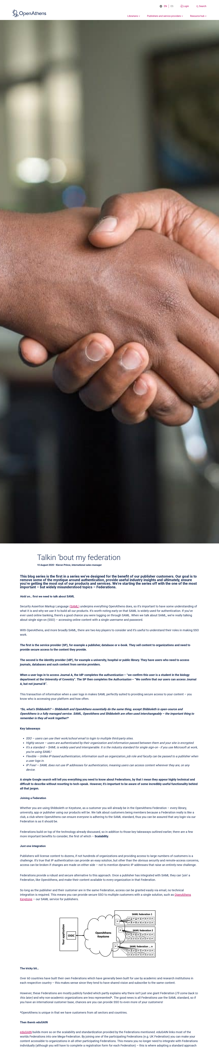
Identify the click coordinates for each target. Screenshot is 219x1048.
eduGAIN (26, 1032)
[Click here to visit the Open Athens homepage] (29, 13)
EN (165, 6)
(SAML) (74, 606)
